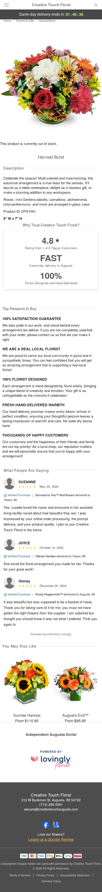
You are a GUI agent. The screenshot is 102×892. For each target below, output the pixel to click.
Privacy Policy (45, 875)
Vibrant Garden (45, 556)
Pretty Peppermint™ (49, 594)
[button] (92, 881)
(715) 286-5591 (51, 804)
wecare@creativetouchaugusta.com (51, 809)
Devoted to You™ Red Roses (54, 495)
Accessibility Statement (75, 875)
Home (7, 20)
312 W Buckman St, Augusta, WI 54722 (51, 799)
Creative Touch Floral (51, 5)
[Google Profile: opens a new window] (56, 824)
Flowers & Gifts (25, 20)
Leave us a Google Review (51, 839)
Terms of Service (19, 875)
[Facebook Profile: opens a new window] (45, 824)
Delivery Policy (51, 881)
